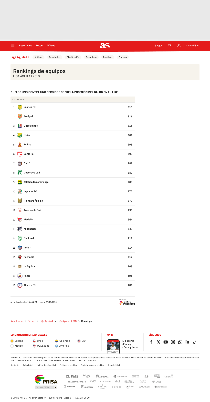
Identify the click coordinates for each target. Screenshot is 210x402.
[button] (46, 387)
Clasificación (73, 57)
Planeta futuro (143, 382)
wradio (93, 382)
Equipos (123, 57)
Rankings (107, 57)
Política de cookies (68, 365)
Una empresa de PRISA (46, 379)
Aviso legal (27, 365)
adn (157, 376)
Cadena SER (135, 376)
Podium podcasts (102, 387)
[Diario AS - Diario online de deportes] (105, 45)
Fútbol (39, 45)
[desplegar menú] (12, 45)
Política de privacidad (46, 365)
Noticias (38, 57)
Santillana (102, 376)
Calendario (91, 57)
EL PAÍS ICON (116, 387)
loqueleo (144, 387)
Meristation (161, 387)
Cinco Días (106, 382)
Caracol (169, 376)
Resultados (25, 45)
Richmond (69, 386)
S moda (130, 387)
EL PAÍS (72, 376)
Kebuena (156, 382)
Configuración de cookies (92, 365)
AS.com (146, 376)
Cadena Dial (118, 382)
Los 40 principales (86, 376)
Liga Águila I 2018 (67, 321)
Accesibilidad (114, 365)
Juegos (158, 45)
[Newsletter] (170, 46)
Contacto (14, 365)
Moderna (87, 387)
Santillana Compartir (120, 376)
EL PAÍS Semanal (129, 382)
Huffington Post (76, 382)
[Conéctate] (179, 46)
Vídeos (51, 45)
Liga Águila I (18, 57)
